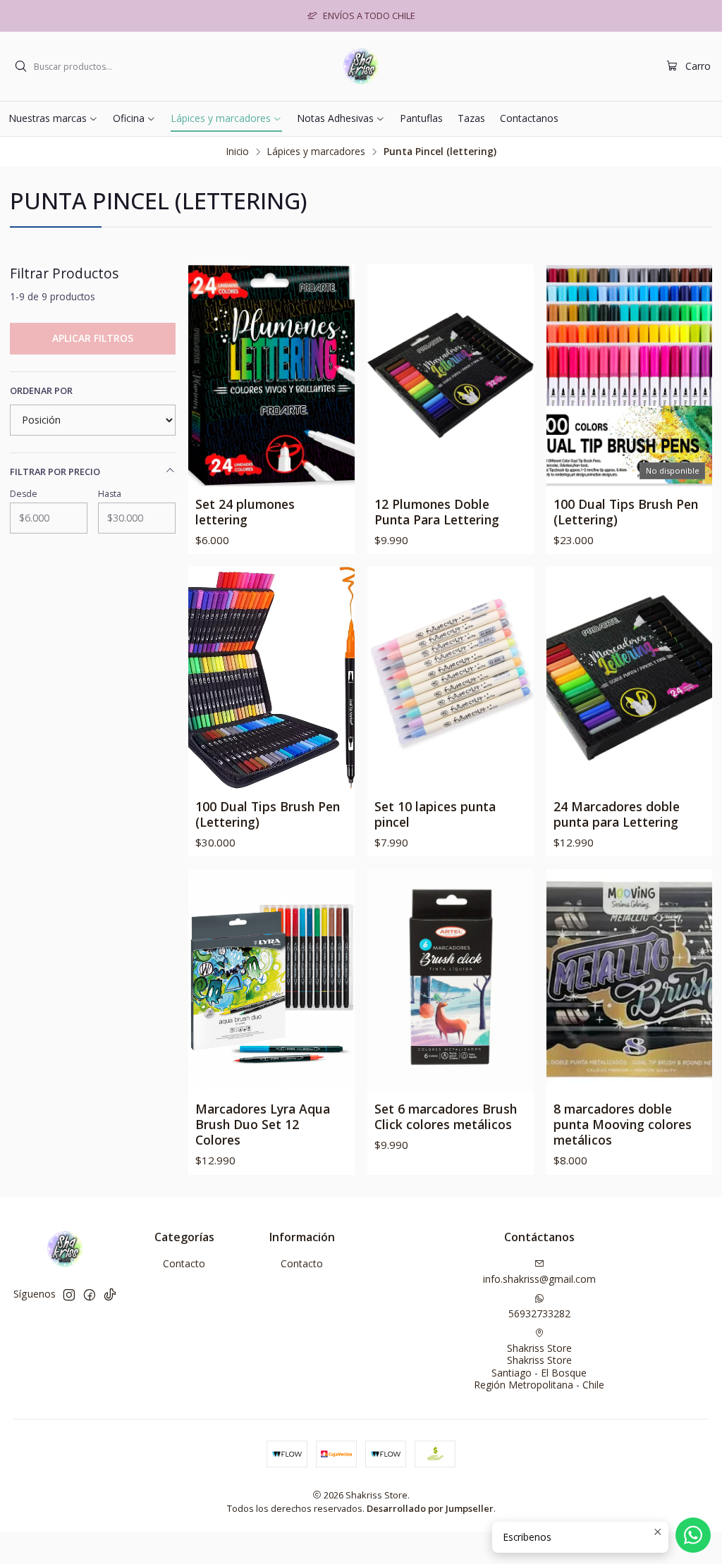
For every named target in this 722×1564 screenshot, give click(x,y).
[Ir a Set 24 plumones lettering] (271, 375)
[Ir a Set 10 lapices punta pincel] (450, 677)
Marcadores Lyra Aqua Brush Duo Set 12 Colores (262, 1124)
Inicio (237, 151)
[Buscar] (20, 66)
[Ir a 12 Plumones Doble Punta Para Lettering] (450, 375)
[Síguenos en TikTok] (110, 1295)
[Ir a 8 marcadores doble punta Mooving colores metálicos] (629, 979)
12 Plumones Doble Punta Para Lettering (436, 511)
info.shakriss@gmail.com (539, 1279)
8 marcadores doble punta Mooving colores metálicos (622, 1124)
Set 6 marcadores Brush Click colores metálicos (445, 1116)
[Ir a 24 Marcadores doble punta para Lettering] (629, 677)
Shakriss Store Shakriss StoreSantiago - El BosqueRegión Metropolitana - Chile (539, 1366)
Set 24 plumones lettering (245, 511)
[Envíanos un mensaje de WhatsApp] (693, 1535)
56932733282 (539, 1313)
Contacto (184, 1263)
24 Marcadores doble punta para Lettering (616, 814)
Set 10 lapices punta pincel (435, 814)
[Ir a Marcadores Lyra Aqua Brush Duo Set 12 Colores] (271, 979)
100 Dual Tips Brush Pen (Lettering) (625, 511)
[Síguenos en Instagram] (69, 1295)
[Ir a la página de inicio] (361, 66)
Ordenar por (41, 390)
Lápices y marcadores (316, 151)
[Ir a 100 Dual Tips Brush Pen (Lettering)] (271, 677)
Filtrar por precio (55, 471)
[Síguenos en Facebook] (89, 1295)
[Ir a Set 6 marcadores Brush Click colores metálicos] (450, 979)
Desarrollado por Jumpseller (430, 1508)
